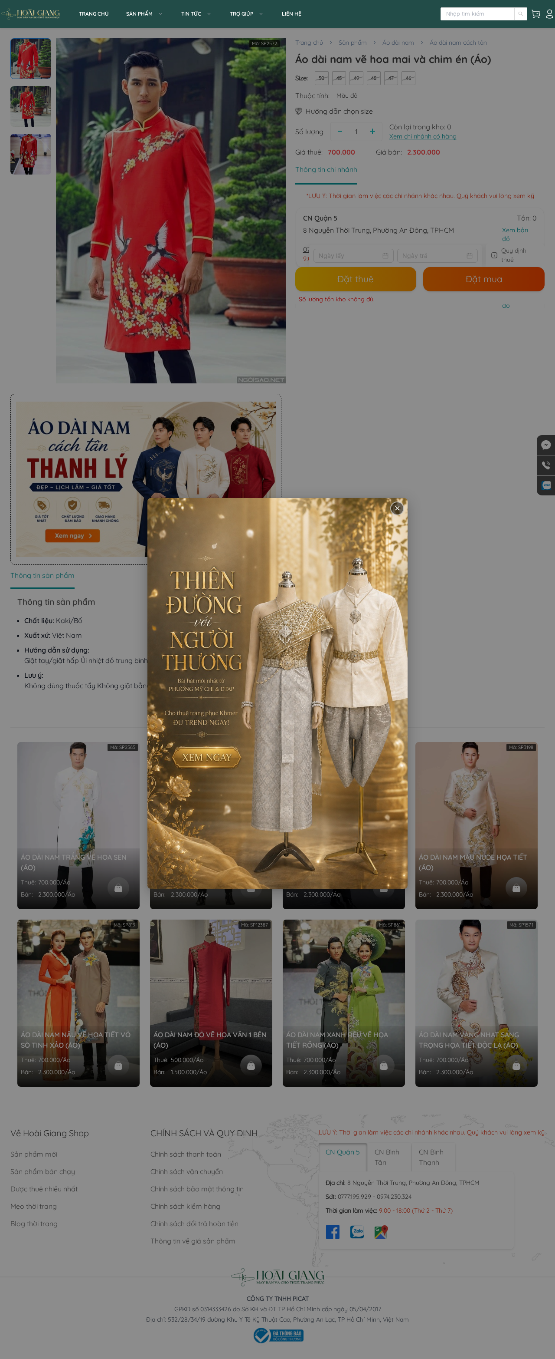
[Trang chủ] (37, 13)
